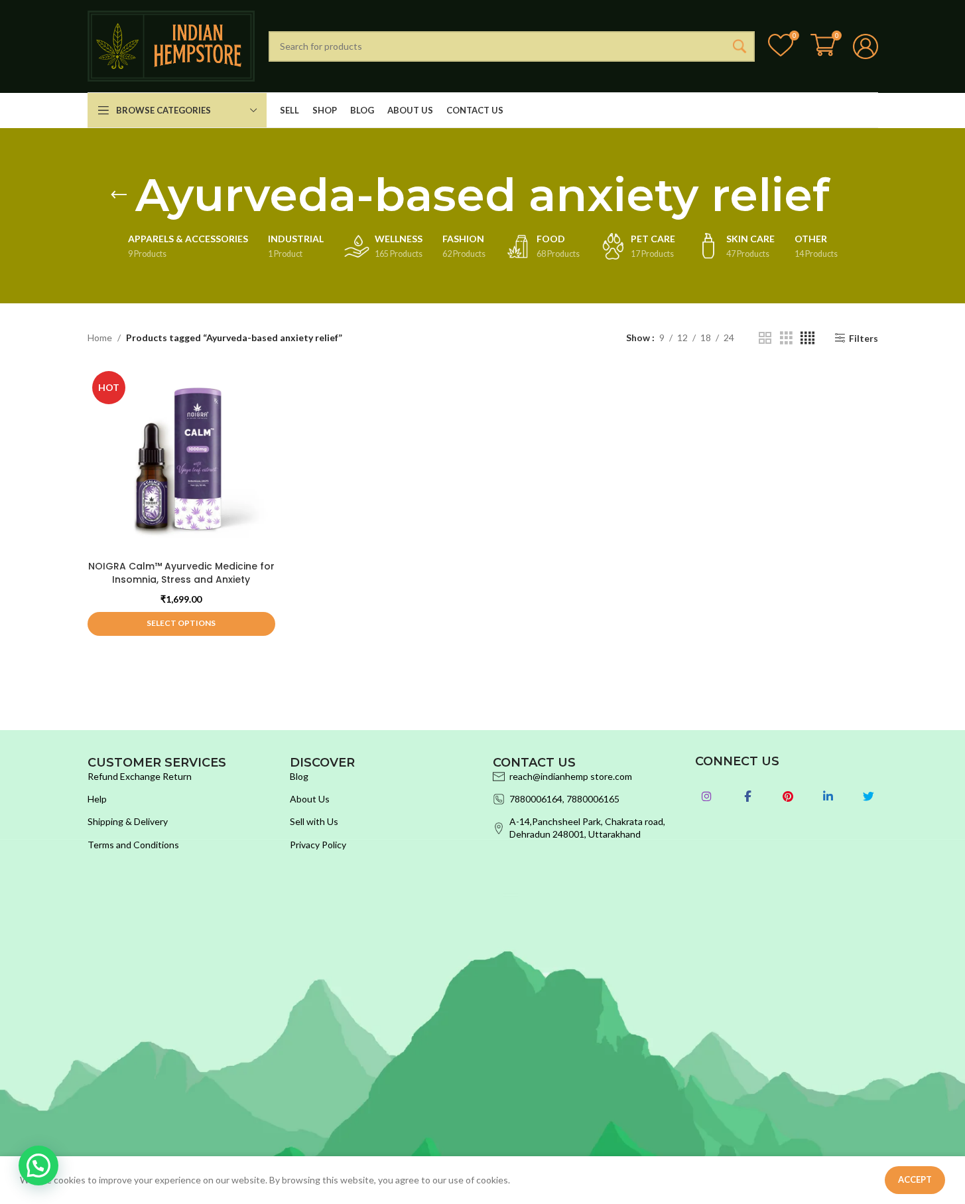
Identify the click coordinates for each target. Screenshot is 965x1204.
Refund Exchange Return (140, 776)
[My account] (865, 46)
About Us (310, 798)
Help (97, 798)
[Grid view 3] (786, 338)
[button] (38, 1165)
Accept (915, 1179)
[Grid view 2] (765, 338)
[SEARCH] (739, 46)
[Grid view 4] (807, 338)
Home (100, 337)
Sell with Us (314, 821)
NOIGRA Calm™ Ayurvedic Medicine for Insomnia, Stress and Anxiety (181, 573)
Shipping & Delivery (128, 821)
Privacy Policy (318, 844)
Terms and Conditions (133, 844)
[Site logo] (171, 44)
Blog (299, 776)
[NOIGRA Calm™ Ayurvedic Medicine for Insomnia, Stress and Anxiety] (181, 460)
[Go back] (118, 195)
